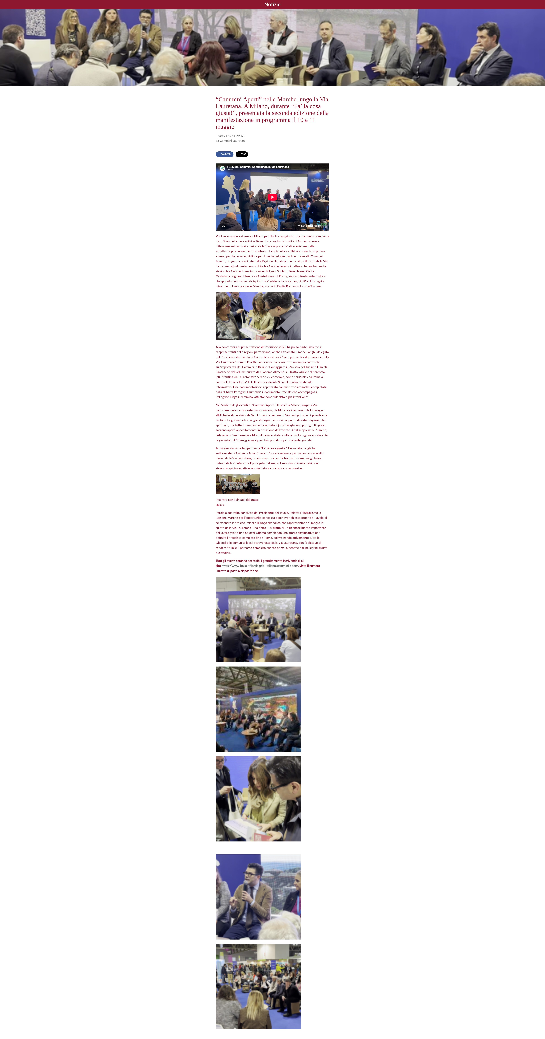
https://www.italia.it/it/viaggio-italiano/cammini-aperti (260, 565)
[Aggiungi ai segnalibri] (325, 154)
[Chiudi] (5, 4)
